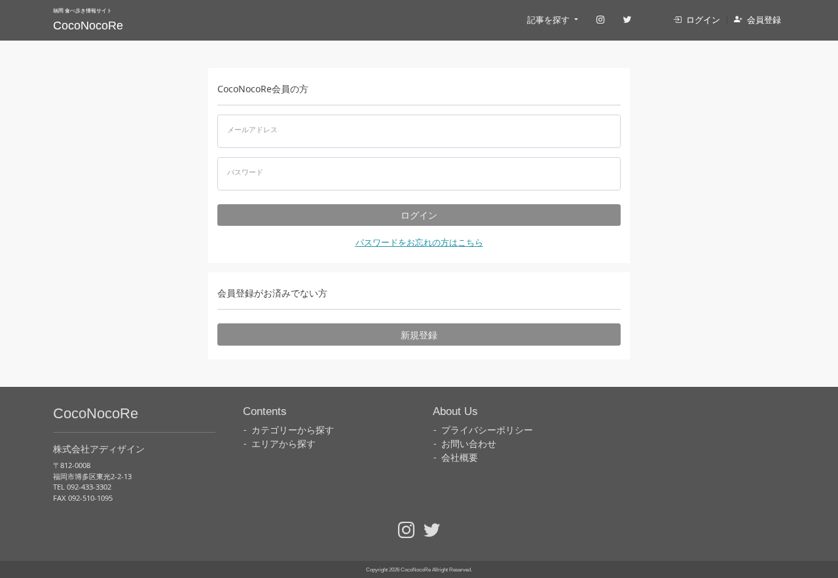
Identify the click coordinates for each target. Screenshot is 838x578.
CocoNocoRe (88, 25)
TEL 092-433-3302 (82, 487)
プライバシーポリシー (487, 430)
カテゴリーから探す (292, 430)
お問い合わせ (468, 443)
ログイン (703, 20)
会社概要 (459, 457)
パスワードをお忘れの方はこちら (419, 242)
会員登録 (764, 20)
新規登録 (419, 335)
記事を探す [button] (549, 20)
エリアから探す (283, 443)
